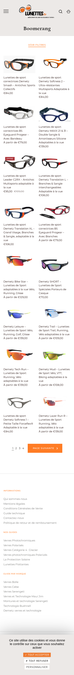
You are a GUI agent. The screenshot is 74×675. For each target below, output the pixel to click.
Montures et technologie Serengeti (25, 601)
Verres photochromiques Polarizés (25, 554)
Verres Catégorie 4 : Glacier (20, 550)
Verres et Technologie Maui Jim (23, 596)
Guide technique (14, 513)
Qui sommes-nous (15, 499)
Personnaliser (37, 667)
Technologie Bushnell (17, 606)
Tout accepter (38, 655)
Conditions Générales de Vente (23, 508)
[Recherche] (60, 11)
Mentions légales (14, 503)
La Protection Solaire (16, 559)
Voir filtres (37, 44)
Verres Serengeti (13, 591)
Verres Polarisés (13, 545)
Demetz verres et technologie (22, 610)
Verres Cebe (11, 586)
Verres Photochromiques (19, 540)
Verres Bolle (10, 582)
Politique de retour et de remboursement (30, 522)
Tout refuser (38, 661)
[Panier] (68, 11)
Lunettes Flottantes (16, 564)
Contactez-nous (13, 518)
